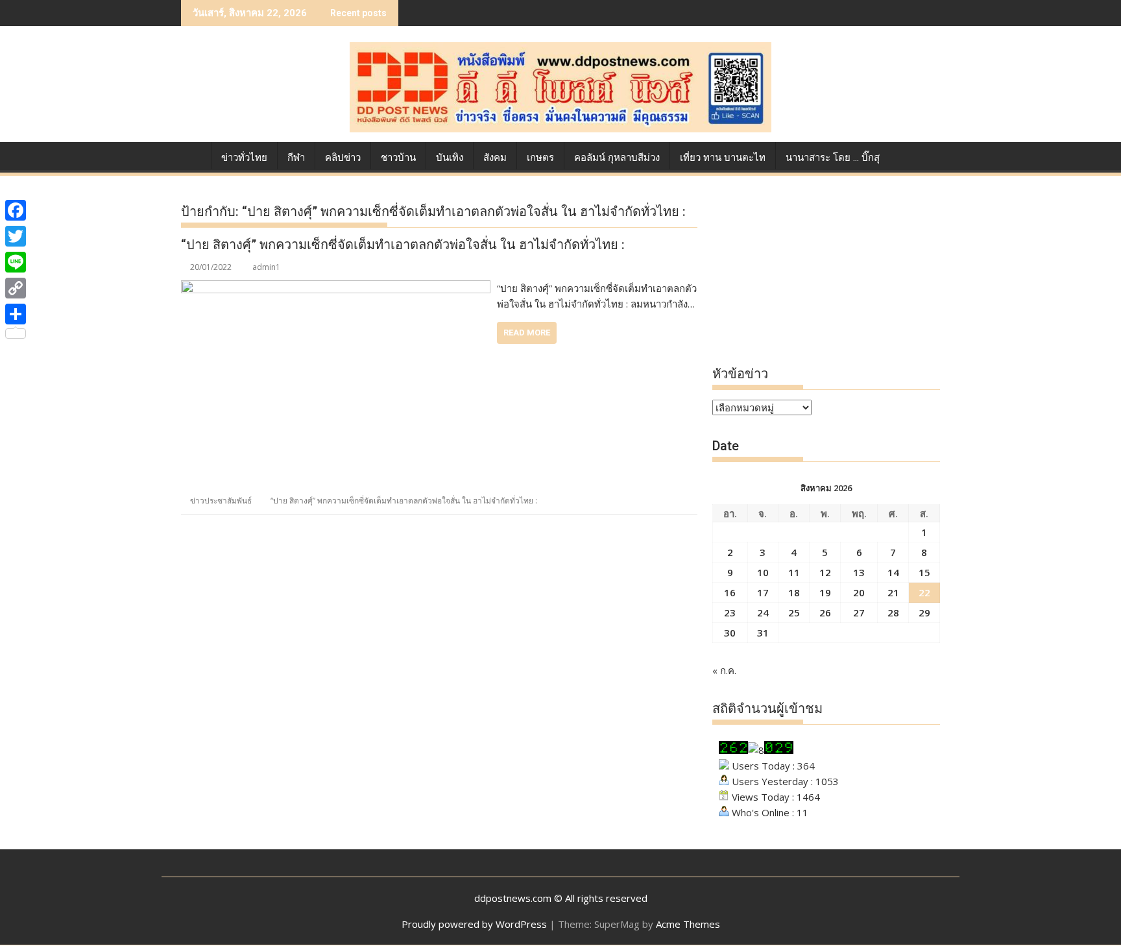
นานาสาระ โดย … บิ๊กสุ (833, 158)
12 (825, 572)
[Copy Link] (16, 288)
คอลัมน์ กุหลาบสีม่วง (617, 158)
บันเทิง (449, 158)
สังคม (495, 158)
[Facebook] (16, 210)
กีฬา (296, 158)
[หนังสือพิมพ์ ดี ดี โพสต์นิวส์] (193, 155)
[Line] (16, 262)
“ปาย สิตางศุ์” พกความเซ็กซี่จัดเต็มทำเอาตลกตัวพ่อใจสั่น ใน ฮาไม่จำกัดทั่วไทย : (403, 244)
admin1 (266, 267)
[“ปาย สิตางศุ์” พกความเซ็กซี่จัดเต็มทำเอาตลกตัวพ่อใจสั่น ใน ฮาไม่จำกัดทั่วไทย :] (335, 288)
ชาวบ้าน (398, 158)
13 (859, 572)
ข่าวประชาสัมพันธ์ (221, 500)
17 (763, 592)
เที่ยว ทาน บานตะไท (722, 158)
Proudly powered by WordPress (474, 923)
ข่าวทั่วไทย (244, 158)
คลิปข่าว (343, 158)
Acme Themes (688, 923)
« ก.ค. (724, 670)
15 (924, 572)
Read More (526, 332)
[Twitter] (16, 236)
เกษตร (540, 158)
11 (794, 572)
